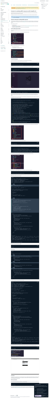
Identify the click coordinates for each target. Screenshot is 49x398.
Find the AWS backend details (15, 28)
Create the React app (43, 6)
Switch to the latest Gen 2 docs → (23, 8)
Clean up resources (14, 379)
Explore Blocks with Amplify (37, 395)
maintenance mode (31, 7)
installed (16, 26)
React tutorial (24, 21)
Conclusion (13, 375)
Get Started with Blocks (44, 395)
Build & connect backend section (18, 387)
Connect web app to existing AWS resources (19, 19)
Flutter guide (18, 17)
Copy (38, 63)
